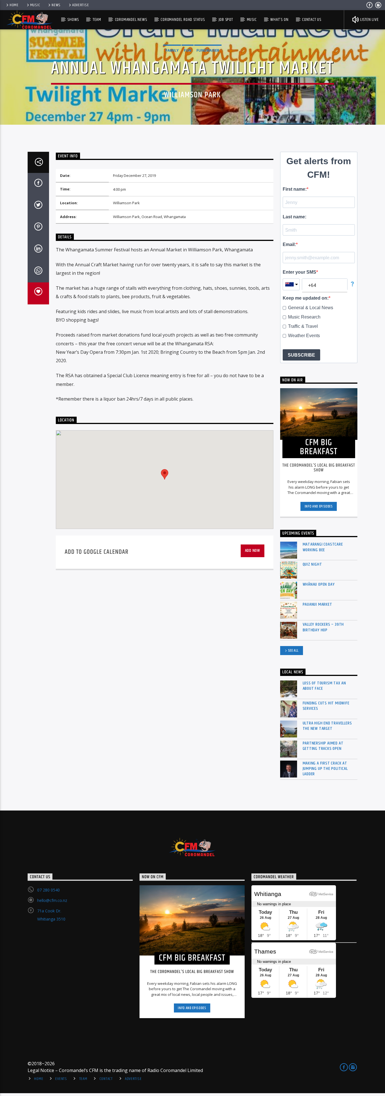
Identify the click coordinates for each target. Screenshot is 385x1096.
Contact (106, 1079)
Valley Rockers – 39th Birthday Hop (323, 627)
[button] (164, 474)
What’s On (279, 19)
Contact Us (311, 19)
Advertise (80, 5)
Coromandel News (131, 19)
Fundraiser (207, 50)
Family (172, 50)
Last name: (294, 216)
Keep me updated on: (306, 298)
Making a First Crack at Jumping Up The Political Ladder (325, 769)
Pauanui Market (317, 604)
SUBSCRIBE (301, 355)
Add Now (252, 550)
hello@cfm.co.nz (52, 900)
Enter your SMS (299, 272)
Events (61, 1079)
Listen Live (369, 19)
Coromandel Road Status (183, 19)
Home (14, 5)
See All (293, 650)
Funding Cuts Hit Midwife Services (326, 705)
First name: (295, 189)
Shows (73, 19)
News (56, 5)
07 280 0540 (48, 890)
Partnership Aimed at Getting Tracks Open (323, 746)
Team (97, 19)
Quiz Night (312, 564)
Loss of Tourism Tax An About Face (324, 685)
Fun (187, 50)
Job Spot (226, 19)
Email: (289, 244)
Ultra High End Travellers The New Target (327, 726)
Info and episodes (319, 506)
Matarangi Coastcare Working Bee (323, 547)
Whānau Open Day (319, 584)
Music (35, 5)
